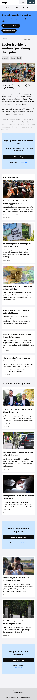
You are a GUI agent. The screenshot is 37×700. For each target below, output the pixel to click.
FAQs (17, 690)
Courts (26, 7)
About (22, 690)
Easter (13, 58)
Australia (5, 58)
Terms (6, 690)
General (5, 39)
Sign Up (31, 2)
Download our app (9, 31)
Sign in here (24, 162)
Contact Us (30, 690)
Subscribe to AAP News (10, 26)
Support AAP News (18, 660)
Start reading (18, 157)
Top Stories (6, 7)
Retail (19, 58)
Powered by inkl (18, 695)
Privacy (12, 690)
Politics (17, 7)
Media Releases (18, 692)
